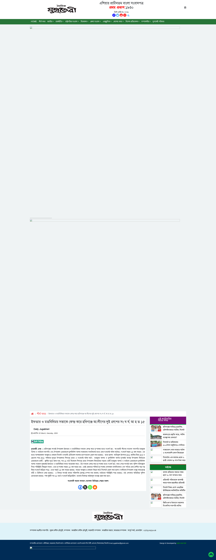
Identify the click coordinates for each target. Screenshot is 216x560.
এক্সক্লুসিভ (106, 21)
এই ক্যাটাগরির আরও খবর (164, 419)
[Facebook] (80, 486)
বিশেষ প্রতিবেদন (132, 21)
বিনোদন (84, 21)
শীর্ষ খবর (42, 21)
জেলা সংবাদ (94, 21)
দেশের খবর (118, 21)
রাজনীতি (59, 21)
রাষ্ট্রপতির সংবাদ (71, 21)
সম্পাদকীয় (145, 21)
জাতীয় (49, 21)
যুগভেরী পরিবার (158, 21)
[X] (85, 486)
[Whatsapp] (90, 486)
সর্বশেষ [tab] (168, 467)
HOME (34, 21)
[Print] (95, 486)
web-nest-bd (181, 543)
